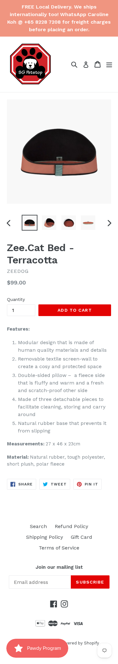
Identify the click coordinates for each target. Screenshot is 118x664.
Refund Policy (71, 526)
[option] (29, 222)
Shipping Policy (44, 537)
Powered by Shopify (79, 643)
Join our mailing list (59, 567)
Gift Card (81, 537)
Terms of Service (59, 548)
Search (38, 526)
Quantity (16, 299)
